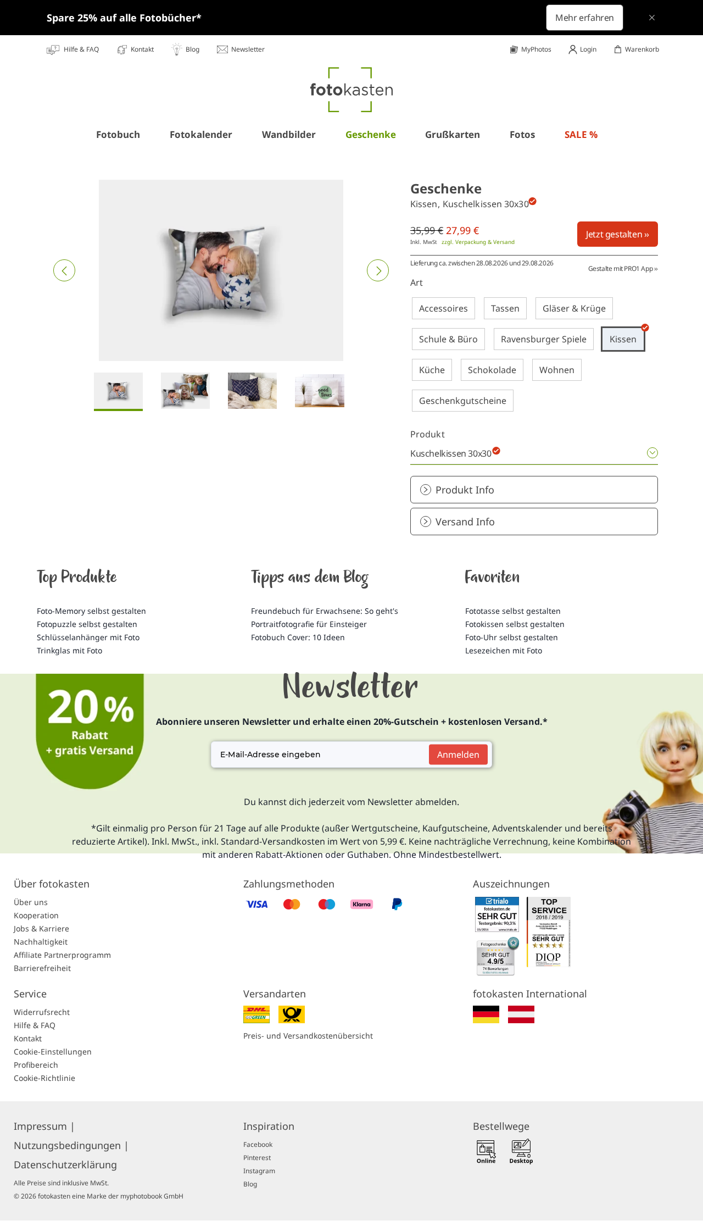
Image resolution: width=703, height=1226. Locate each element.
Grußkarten (452, 134)
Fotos (522, 134)
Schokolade (492, 370)
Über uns (31, 902)
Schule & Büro (448, 339)
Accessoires (443, 308)
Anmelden (458, 754)
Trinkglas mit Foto (69, 650)
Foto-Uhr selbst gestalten (511, 637)
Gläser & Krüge (574, 308)
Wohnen (556, 370)
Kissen (623, 339)
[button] (64, 270)
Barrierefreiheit (42, 968)
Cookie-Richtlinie (44, 1078)
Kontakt (28, 1038)
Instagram (259, 1170)
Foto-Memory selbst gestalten (91, 611)
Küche (432, 370)
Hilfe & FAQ (34, 1025)
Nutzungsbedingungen (71, 1145)
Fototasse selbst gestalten (513, 611)
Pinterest (257, 1157)
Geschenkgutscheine (462, 401)
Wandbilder (289, 134)
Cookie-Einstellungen (53, 1051)
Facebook (257, 1144)
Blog (250, 1184)
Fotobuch (118, 134)
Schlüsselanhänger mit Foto (88, 637)
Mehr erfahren (584, 18)
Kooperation (36, 915)
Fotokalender (201, 134)
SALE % (581, 134)
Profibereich (36, 1064)
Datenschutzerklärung (65, 1164)
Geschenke (370, 134)
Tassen (505, 308)
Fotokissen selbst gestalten (515, 624)
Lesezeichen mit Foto (503, 650)
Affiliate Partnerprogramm (62, 955)
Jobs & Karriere (41, 928)
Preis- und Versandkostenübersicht (308, 1035)
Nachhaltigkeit (41, 941)
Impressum (44, 1126)
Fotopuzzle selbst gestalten (87, 624)
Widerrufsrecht (42, 1012)
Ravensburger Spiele (544, 339)
